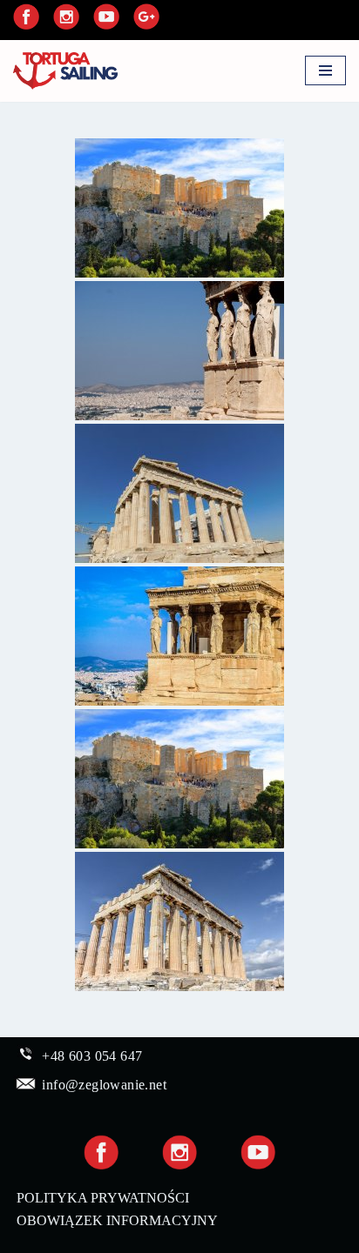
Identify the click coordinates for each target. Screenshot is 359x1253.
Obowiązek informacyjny (117, 1220)
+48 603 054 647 (92, 1056)
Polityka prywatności (103, 1197)
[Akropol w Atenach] (179, 350)
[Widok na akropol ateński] (179, 208)
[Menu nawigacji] (325, 70)
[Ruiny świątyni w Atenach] (179, 493)
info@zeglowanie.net (104, 1084)
